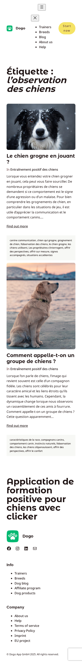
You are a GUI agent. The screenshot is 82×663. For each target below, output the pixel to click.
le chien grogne (58, 244)
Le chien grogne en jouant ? (41, 159)
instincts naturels (45, 443)
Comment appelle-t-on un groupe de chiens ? (40, 358)
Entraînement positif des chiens (34, 169)
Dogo (20, 28)
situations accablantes (40, 255)
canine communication (23, 240)
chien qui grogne (47, 240)
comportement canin (22, 443)
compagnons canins (52, 439)
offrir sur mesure (39, 251)
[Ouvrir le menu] (42, 7)
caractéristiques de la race (25, 439)
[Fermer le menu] (35, 18)
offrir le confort (34, 451)
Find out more (17, 226)
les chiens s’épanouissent (37, 447)
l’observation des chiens (34, 244)
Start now (67, 28)
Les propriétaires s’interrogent (46, 247)
